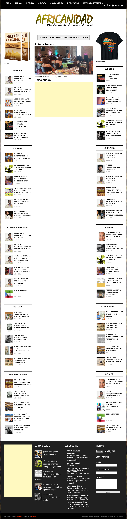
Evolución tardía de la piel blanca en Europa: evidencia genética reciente (77, 490)
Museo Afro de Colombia (77, 496)
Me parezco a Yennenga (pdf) (78, 473)
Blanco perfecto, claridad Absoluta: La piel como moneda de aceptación (78, 458)
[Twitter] (105, 5)
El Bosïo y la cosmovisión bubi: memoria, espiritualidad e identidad (78, 481)
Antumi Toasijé (73, 463)
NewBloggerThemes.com (115, 516)
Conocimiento (56, 3)
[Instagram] (110, 5)
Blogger (33, 516)
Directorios (73, 3)
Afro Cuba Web (73, 451)
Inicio (8, 3)
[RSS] (122, 5)
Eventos (30, 3)
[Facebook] (107, 5)
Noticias (19, 3)
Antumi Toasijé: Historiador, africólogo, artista (52, 497)
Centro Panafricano (93, 3)
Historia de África (74, 486)
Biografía (70, 465)
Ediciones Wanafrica (75, 477)
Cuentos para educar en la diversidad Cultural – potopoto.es (78, 470)
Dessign (91, 516)
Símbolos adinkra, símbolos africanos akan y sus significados (52, 464)
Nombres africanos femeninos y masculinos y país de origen (52, 487)
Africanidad (18, 516)
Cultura (42, 3)
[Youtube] (113, 5)
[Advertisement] (64, 99)
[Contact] (119, 5)
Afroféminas (72, 454)
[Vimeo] (116, 5)
